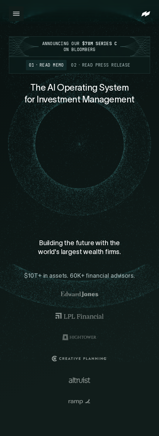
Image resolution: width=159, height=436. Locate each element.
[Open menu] (16, 13)
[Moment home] (145, 14)
